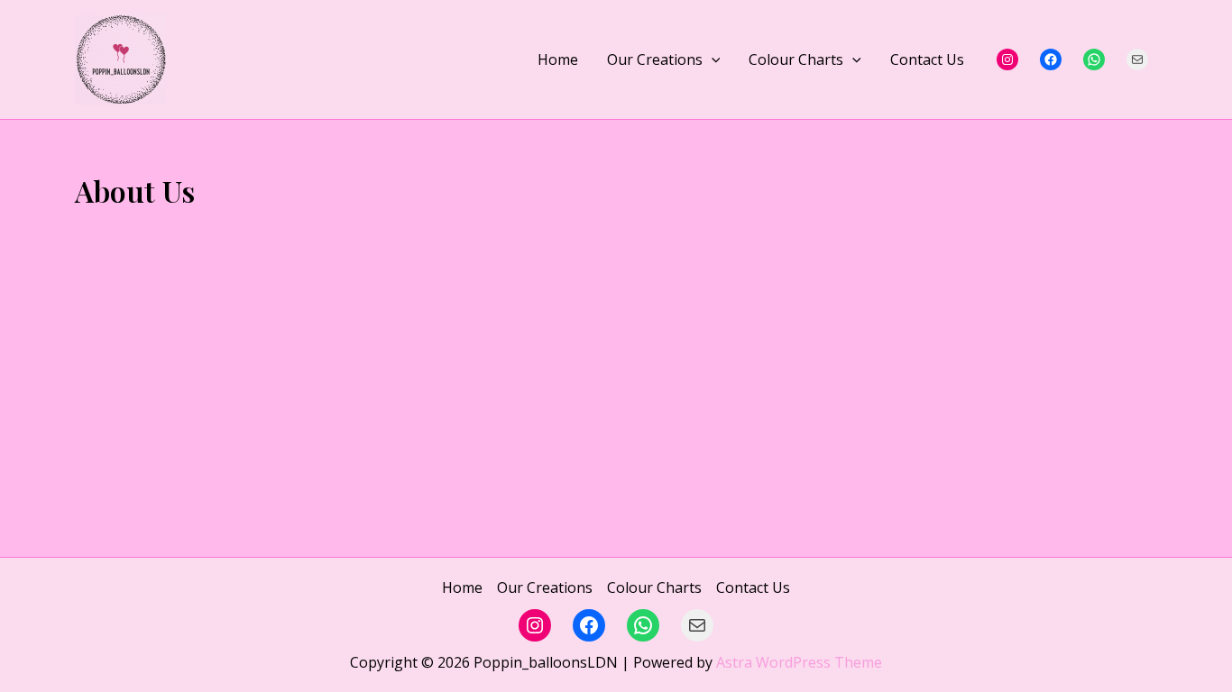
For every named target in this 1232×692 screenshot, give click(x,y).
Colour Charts (796, 59)
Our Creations (655, 59)
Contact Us (927, 59)
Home (558, 59)
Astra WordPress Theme (799, 662)
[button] (712, 59)
